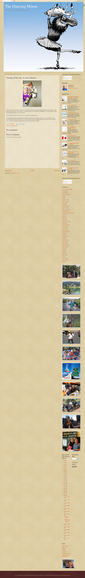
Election (63, 233)
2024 (64, 462)
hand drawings (65, 206)
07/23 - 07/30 (67, 532)
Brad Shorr (64, 551)
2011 (64, 486)
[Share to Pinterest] (24, 124)
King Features (64, 240)
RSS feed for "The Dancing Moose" (65, 556)
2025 (64, 460)
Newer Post (8, 170)
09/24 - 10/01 (67, 508)
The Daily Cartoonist (66, 553)
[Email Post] (17, 123)
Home (32, 170)
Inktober (63, 234)
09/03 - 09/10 (67, 514)
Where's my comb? (66, 517)
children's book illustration (67, 213)
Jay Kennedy (64, 236)
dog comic (64, 223)
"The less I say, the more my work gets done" (73, 152)
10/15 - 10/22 (67, 502)
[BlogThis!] (20, 124)
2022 (64, 466)
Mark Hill (71, 85)
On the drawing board (72, 135)
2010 (64, 488)
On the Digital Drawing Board (73, 112)
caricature (64, 202)
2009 (64, 489)
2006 (64, 495)
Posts (65, 76)
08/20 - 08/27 (67, 526)
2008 (64, 491)
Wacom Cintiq (64, 201)
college (63, 218)
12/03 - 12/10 (67, 496)
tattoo (63, 261)
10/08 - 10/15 (67, 505)
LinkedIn (63, 550)
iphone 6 (63, 253)
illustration (64, 192)
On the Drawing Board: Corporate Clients (72, 128)
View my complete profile (73, 88)
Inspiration (64, 219)
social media (64, 258)
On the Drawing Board (13, 125)
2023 (64, 464)
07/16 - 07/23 (67, 535)
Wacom (63, 216)
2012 (64, 484)
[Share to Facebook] (23, 124)
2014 (64, 480)
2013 (64, 482)
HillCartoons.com (65, 545)
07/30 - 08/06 (67, 529)
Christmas (64, 228)
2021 (64, 467)
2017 (64, 475)
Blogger (68, 575)
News (63, 196)
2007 (64, 493)
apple (63, 251)
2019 (64, 471)
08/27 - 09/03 (67, 523)
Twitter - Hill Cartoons (64, 548)
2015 (64, 478)
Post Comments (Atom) (14, 173)
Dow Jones (64, 229)
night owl (63, 255)
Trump (63, 250)
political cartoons (65, 209)
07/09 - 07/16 (67, 538)
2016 (64, 477)
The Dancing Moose (21, 6)
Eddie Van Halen (65, 231)
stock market (64, 260)
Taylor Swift (64, 246)
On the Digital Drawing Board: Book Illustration (73, 144)
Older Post (56, 170)
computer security (65, 221)
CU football (64, 226)
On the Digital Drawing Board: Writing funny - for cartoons (73, 97)
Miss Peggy (64, 241)
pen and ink (64, 207)
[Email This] (19, 124)
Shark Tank (64, 243)
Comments (66, 78)
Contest (63, 214)
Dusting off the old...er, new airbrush (67, 520)
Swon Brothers (65, 245)
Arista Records (65, 224)
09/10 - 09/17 (67, 511)
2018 (64, 473)
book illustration (65, 194)
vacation (63, 204)
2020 (64, 469)
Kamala (63, 238)
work (63, 197)
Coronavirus (64, 211)
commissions (64, 199)
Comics (63, 191)
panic (63, 256)
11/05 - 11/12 (67, 499)
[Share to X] (21, 124)
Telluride (63, 248)
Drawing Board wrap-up (72, 105)
